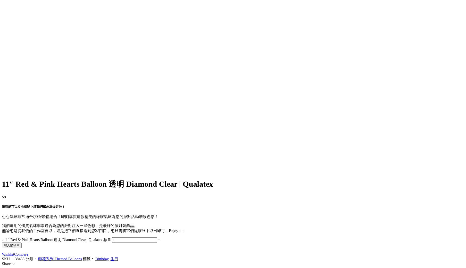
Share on (9, 264)
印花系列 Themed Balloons (60, 259)
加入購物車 (12, 245)
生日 (114, 259)
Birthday (101, 259)
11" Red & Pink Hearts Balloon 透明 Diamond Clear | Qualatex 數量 (57, 240)
